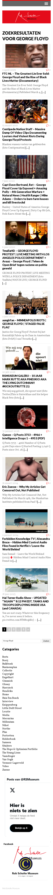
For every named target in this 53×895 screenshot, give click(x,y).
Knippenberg (9, 705)
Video (5, 766)
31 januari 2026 (10, 431)
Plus (4, 732)
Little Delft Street (12, 708)
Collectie (7, 670)
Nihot (5, 725)
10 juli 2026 (8, 372)
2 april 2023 (9, 70)
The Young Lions (11, 753)
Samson (6, 742)
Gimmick (7, 681)
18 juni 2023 (8, 594)
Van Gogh (7, 759)
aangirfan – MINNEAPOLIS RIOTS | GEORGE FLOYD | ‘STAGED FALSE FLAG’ (24, 324)
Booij (5, 660)
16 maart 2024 (10, 483)
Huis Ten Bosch (10, 698)
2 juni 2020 (8, 316)
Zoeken (46, 641)
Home (5, 694)
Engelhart (7, 677)
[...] (43, 92)
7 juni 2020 (8, 181)
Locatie (6, 711)
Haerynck (7, 688)
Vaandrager (8, 756)
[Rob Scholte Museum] (26, 16)
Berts (5, 657)
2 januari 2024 (10, 535)
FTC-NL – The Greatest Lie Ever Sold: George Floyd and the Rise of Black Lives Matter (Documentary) (25, 77)
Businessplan (9, 667)
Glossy (6, 684)
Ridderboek (8, 739)
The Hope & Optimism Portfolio (20, 749)
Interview (7, 701)
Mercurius (8, 718)
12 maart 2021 (10, 125)
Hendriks (7, 691)
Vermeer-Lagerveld (13, 763)
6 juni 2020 (8, 247)
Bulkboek (7, 664)
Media (5, 715)
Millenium (8, 722)
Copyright (8, 674)
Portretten (8, 735)
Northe (6, 728)
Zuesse (6, 770)
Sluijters (7, 746)
